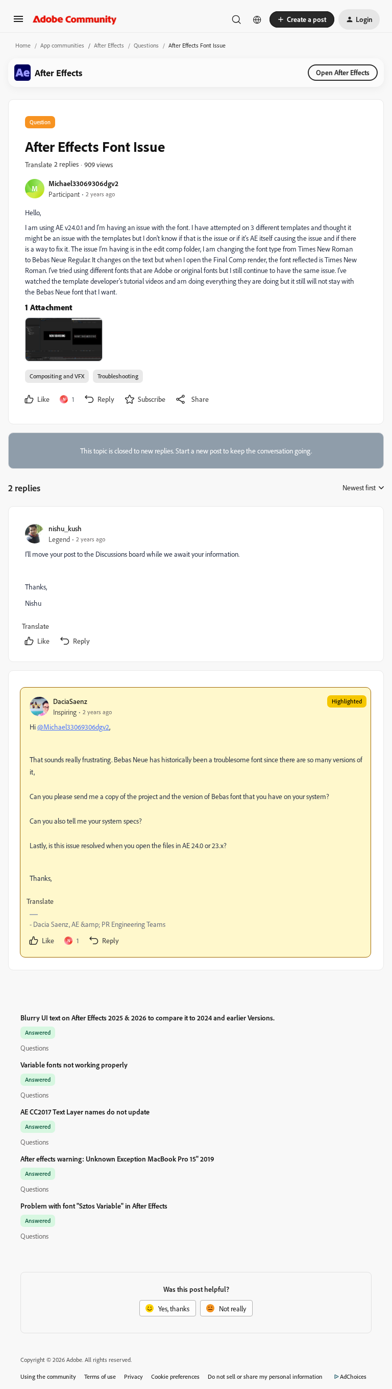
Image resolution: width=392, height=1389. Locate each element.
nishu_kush (65, 528)
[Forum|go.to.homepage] (75, 19)
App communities (62, 45)
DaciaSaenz (70, 701)
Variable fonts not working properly (74, 1064)
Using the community (48, 1376)
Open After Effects (343, 72)
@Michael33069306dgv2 (73, 726)
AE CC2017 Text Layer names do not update (85, 1111)
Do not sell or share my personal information (265, 1376)
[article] (195, 586)
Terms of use (100, 1376)
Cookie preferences (175, 1376)
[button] (18, 22)
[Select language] (257, 19)
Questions (146, 45)
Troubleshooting (117, 376)
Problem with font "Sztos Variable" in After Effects (93, 1205)
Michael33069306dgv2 (83, 183)
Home (23, 45)
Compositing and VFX (57, 376)
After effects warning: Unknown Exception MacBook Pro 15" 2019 (117, 1158)
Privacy (133, 1376)
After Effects (109, 45)
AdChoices (353, 1376)
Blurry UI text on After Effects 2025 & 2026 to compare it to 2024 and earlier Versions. (147, 1017)
